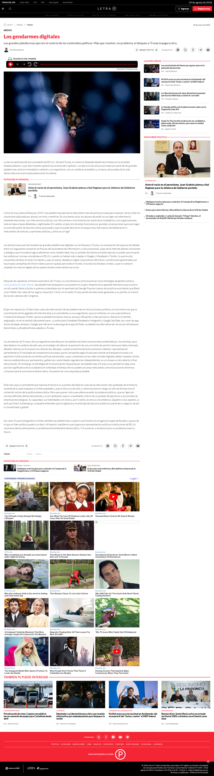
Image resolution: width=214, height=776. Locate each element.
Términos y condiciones (179, 772)
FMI (42, 2)
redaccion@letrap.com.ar (198, 770)
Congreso (158, 744)
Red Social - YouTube (120, 737)
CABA (89, 744)
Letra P (10, 25)
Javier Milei (24, 2)
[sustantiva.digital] (42, 768)
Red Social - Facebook (106, 737)
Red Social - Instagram (113, 737)
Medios (30, 25)
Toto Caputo (53, 2)
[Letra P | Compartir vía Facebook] (193, 50)
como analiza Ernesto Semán (19, 284)
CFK (35, 2)
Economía (66, 744)
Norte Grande (132, 744)
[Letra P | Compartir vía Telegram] (200, 50)
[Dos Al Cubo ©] (13, 768)
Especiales (76, 15)
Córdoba (119, 744)
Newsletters (159, 15)
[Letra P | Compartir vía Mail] (208, 50)
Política (20, 25)
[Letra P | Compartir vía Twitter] (185, 50)
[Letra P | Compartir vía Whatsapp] (178, 50)
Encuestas (133, 15)
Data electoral (104, 15)
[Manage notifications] (208, 761)
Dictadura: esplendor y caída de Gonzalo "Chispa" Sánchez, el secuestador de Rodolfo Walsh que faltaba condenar (173, 217)
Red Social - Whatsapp (127, 737)
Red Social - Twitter (99, 737)
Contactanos (89, 737)
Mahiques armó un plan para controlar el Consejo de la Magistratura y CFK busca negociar (177, 203)
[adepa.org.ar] (31, 768)
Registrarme (204, 8)
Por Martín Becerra (17, 50)
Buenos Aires (79, 744)
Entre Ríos (108, 744)
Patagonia (146, 744)
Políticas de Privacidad (199, 772)
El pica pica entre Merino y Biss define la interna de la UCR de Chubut (177, 210)
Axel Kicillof (67, 2)
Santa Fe (97, 744)
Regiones (52, 15)
